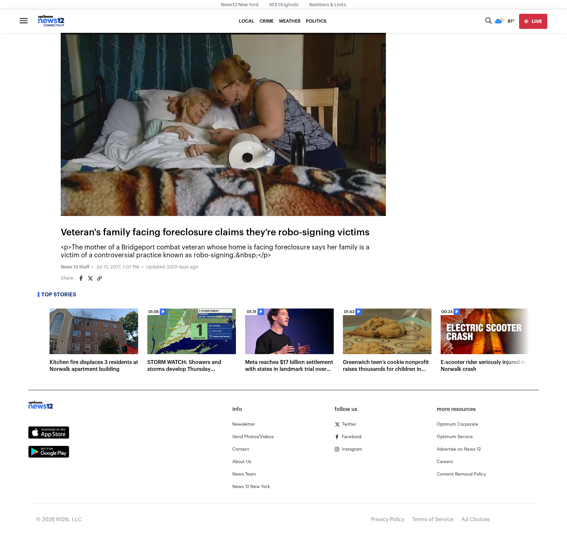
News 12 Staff (75, 267)
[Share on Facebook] (81, 278)
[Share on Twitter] (90, 278)
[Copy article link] (99, 278)
